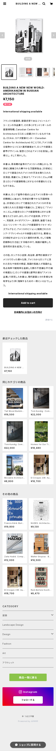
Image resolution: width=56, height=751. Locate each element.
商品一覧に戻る (28, 677)
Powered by (24, 721)
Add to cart (28, 302)
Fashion (6, 643)
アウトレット (8, 662)
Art (4, 653)
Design (6, 634)
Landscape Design (13, 624)
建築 (4, 615)
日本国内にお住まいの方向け (28, 312)
